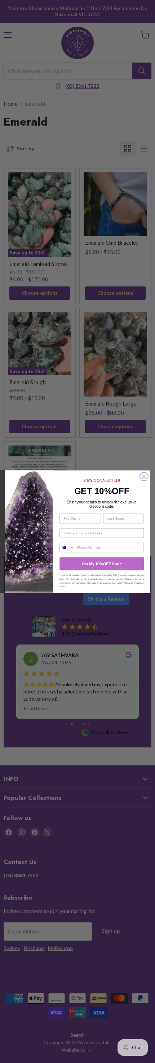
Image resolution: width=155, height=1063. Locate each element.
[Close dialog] (144, 476)
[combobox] (67, 547)
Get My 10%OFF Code (102, 563)
